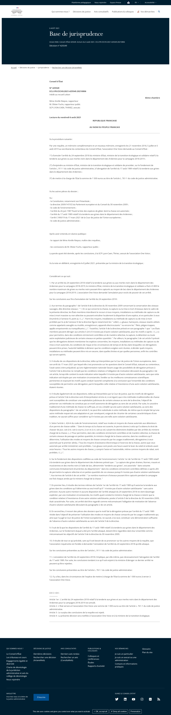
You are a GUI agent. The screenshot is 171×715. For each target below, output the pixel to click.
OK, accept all (101, 711)
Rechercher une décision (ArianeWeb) (67, 67)
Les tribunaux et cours (16, 657)
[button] (60, 11)
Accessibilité (149, 2)
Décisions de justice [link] (27, 67)
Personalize (135, 711)
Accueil (14, 67)
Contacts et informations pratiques (126, 665)
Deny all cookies (119, 711)
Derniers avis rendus (70, 654)
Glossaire (146, 648)
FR (136, 2)
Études (91, 662)
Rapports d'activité (96, 666)
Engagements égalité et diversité (17, 662)
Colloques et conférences (93, 657)
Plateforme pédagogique (81, 2)
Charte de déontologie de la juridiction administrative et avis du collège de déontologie (17, 671)
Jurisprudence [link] (43, 67)
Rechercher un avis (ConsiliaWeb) (69, 659)
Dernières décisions (42, 654)
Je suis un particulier (124, 654)
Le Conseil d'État (13, 654)
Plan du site (147, 652)
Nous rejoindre (13, 679)
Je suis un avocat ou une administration (125, 659)
